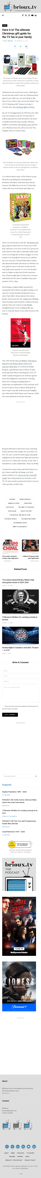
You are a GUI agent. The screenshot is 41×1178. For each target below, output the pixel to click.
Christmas (28, 503)
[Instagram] (18, 1146)
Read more (5, 1093)
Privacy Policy (30, 1160)
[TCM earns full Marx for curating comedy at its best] (20, 601)
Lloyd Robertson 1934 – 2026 (13, 832)
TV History (6, 795)
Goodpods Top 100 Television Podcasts (20, 850)
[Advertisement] (20, 425)
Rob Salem (12, 511)
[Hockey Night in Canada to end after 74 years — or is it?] (20, 635)
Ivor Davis (10, 507)
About (6, 1153)
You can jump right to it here (24, 107)
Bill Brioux (8, 41)
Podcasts (6, 805)
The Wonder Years (25, 125)
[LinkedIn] (34, 1146)
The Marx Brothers (28, 519)
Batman (12, 499)
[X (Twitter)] (12, 1146)
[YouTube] (28, 1146)
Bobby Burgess (25, 499)
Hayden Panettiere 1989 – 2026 (14, 792)
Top (21, 1174)
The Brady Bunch (10, 519)
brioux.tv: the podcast (14, 1160)
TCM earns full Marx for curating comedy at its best (20, 812)
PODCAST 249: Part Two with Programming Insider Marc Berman (19, 822)
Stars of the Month (9, 816)
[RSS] (23, 1146)
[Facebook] (15, 46)
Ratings (20, 1156)
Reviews (12, 1156)
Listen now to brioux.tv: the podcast (20, 852)
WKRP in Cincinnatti (20, 526)
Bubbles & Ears (14, 503)
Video (27, 1156)
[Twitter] (21, 46)
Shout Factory (26, 511)
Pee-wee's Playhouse (26, 507)
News (4, 25)
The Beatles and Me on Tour (20, 515)
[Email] (26, 46)
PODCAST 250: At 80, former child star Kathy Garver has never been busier (19, 801)
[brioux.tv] (20, 6)
